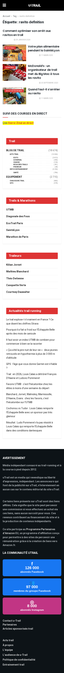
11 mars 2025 (47, 55)
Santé (15, 172)
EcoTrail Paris (14, 223)
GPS (11, 183)
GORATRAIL (10, 67)
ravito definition (27, 16)
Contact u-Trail (12, 621)
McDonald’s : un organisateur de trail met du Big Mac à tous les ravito (43, 72)
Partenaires (10, 625)
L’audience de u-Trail (15, 655)
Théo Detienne (15, 278)
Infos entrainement (14, 91)
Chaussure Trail (17, 181)
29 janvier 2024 (22, 40)
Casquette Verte (16, 285)
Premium (17, 167)
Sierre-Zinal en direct (21, 123)
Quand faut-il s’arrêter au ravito (44, 91)
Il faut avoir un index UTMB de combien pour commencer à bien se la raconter (30, 342)
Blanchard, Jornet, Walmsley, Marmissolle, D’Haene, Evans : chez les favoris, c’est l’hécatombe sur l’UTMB (29, 398)
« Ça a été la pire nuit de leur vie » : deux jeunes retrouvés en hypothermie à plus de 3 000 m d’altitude (32, 354)
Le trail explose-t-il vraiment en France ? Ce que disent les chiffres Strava (30, 321)
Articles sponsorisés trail (18, 629)
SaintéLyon (13, 230)
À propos (8, 645)
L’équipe (8, 650)
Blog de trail (15, 150)
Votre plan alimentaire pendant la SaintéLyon (43, 48)
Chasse (16, 162)
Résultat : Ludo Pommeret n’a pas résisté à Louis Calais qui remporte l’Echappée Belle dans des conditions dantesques (29, 426)
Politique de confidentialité (19, 660)
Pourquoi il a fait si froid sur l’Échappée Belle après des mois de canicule (30, 332)
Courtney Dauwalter (18, 292)
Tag (15, 16)
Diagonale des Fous (18, 216)
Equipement (14, 177)
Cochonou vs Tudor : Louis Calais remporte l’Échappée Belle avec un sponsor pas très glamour (29, 412)
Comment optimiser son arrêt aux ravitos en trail (27, 33)
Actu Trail (10, 48)
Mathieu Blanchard (17, 271)
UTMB (10, 210)
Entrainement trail (13, 665)
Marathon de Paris (17, 237)
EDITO (15, 158)
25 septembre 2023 (49, 83)
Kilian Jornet (14, 265)
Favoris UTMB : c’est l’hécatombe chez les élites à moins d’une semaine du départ (29, 386)
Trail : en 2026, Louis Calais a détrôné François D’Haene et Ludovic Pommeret (31, 376)
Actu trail (8, 640)
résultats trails (20, 164)
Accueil (6, 16)
